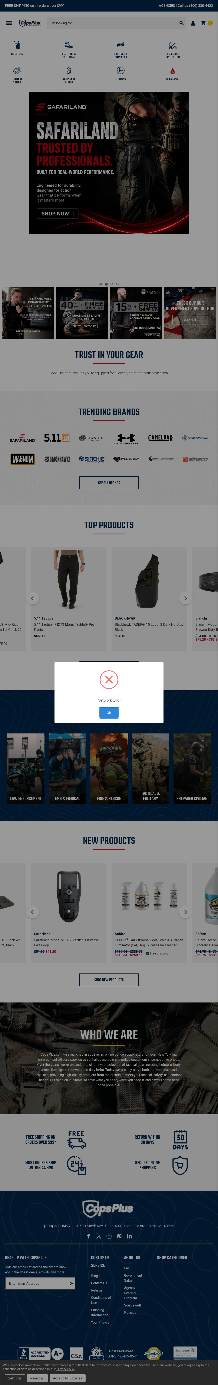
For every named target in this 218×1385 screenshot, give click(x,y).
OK (109, 713)
